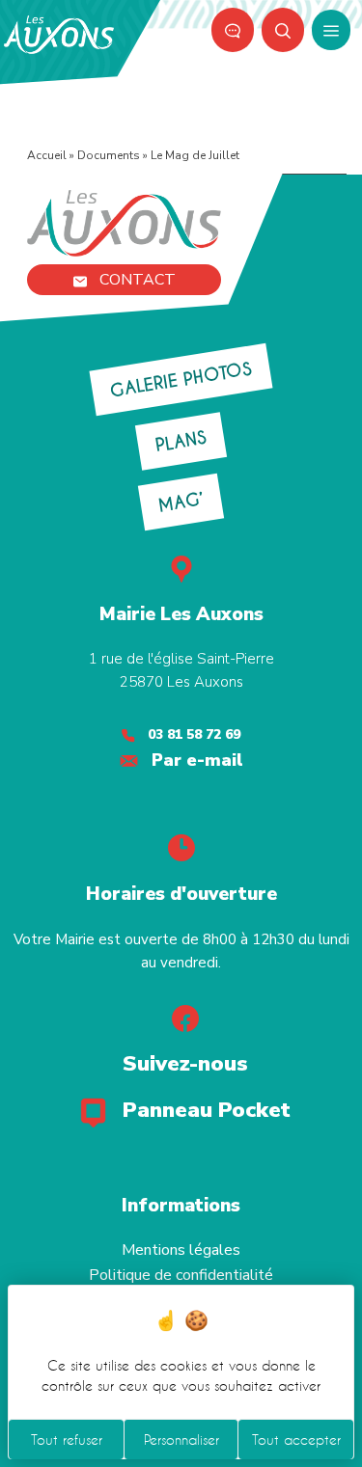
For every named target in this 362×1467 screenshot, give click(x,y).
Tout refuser (66, 1439)
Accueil (47, 155)
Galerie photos (181, 380)
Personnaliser (181, 1439)
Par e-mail (197, 760)
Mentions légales (181, 1250)
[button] (283, 30)
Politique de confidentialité (181, 1275)
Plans (181, 441)
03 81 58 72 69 (194, 734)
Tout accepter (296, 1439)
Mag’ (180, 501)
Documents (108, 155)
